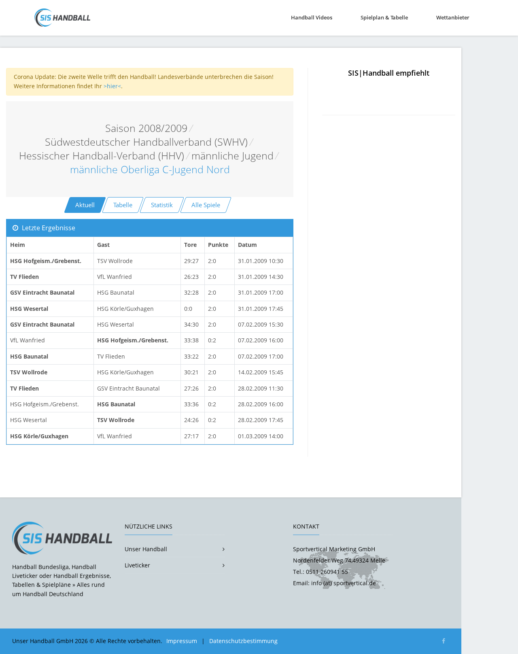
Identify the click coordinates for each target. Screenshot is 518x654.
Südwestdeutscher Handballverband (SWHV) (146, 142)
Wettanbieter (452, 17)
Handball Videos (311, 17)
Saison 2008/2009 (146, 128)
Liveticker (137, 565)
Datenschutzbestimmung (243, 641)
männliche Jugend (232, 155)
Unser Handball (146, 549)
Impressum (181, 641)
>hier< (112, 86)
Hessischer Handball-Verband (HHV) (101, 155)
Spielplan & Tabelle (384, 17)
